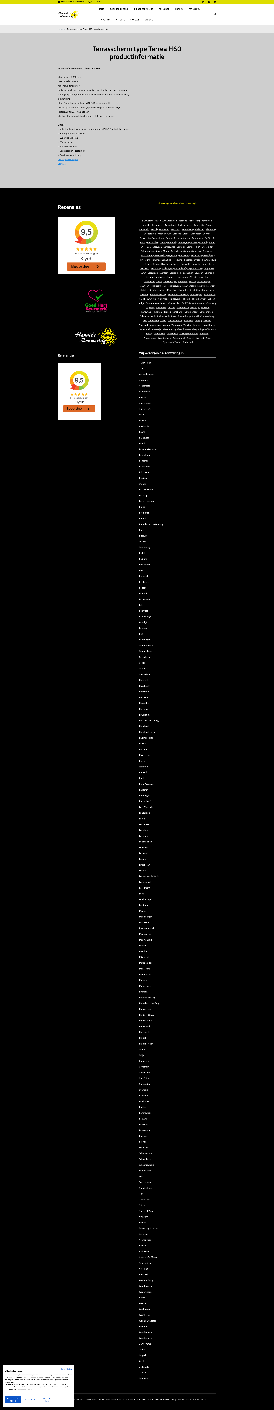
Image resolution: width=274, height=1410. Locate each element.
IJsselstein (166, 264)
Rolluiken (164, 9)
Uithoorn (188, 320)
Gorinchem (176, 251)
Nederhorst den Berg (178, 294)
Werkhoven (159, 333)
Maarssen (144, 285)
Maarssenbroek (158, 285)
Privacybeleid (66, 1369)
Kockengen (167, 268)
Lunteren (183, 281)
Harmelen (184, 255)
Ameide (146, 225)
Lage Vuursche (194, 268)
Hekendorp (196, 255)
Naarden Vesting (158, 294)
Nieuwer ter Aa (146, 1014)
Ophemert (162, 303)
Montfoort (172, 290)
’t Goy (142, 368)
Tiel (145, 320)
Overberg (211, 303)
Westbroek (172, 333)
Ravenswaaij (183, 307)
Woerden (204, 333)
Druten (194, 242)
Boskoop (177, 233)
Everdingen (207, 246)
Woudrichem (164, 337)
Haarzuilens (147, 255)
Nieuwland (163, 298)
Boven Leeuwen (146, 501)
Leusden (199, 272)
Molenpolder (159, 290)
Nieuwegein (196, 294)
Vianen (166, 324)
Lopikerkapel (170, 281)
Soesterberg (184, 316)
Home (101, 9)
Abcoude (183, 220)
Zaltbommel (179, 337)
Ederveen (157, 246)
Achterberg (194, 220)
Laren (143, 272)
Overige (149, 19)
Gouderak (196, 251)
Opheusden (174, 303)
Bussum (178, 238)
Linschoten (159, 277)
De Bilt (208, 238)
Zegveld (200, 337)
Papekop (150, 307)
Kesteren (155, 268)
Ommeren (151, 303)
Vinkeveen (176, 324)
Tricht (163, 320)
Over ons (106, 19)
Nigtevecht (176, 298)
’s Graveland (145, 362)
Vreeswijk (156, 329)
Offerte (120, 19)
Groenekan (208, 251)
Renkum (205, 307)
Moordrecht (185, 290)
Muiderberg (208, 290)
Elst (198, 246)
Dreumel (171, 242)
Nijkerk (187, 298)
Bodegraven (150, 233)
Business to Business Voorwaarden (156, 1399)
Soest (174, 316)
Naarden (144, 294)
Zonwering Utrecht (148, 1228)
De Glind (143, 558)
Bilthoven (199, 229)
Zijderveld (168, 342)
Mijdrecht (146, 290)
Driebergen (183, 242)
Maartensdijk (189, 285)
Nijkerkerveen (199, 298)
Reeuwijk (195, 307)
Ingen (176, 264)
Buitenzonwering (119, 9)
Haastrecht (160, 255)
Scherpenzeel (191, 311)
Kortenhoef (180, 268)
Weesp (149, 333)
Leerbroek (153, 272)
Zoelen (177, 342)
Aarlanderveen (169, 220)
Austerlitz (199, 225)
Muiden (197, 290)
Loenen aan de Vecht (186, 277)
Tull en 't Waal (175, 320)
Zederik (191, 337)
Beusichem (187, 229)
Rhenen (158, 311)
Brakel (186, 233)
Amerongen (157, 225)
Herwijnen (208, 255)
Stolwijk (196, 316)
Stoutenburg (207, 316)
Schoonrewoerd (147, 316)
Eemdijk (181, 246)
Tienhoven (153, 320)
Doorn (163, 242)
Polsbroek (161, 307)
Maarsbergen (203, 281)
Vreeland (145, 329)
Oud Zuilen (187, 303)
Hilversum (144, 259)
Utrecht (207, 320)
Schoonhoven (206, 311)
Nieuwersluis (149, 298)
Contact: (62, 163)
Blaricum (210, 229)
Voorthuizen (210, 324)
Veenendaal (155, 324)
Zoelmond (188, 342)
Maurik (201, 285)
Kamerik (196, 264)
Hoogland (178, 259)
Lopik (159, 281)
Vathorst (143, 324)
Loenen (171, 277)
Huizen (156, 264)
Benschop (175, 229)
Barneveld (144, 229)
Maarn (192, 281)
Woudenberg (150, 337)
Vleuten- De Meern (192, 324)
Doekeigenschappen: (68, 159)
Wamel (210, 329)
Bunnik (206, 233)
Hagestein (172, 255)
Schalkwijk (178, 311)
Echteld (203, 242)
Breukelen (196, 233)
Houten (206, 259)
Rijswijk (167, 311)
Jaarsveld (185, 264)
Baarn (208, 225)
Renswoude (147, 311)
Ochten (211, 298)
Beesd (154, 229)
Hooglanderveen (192, 259)
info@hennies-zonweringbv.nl (72, 2)
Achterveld (207, 220)
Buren (169, 238)
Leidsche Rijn (186, 272)
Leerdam (163, 272)
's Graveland (148, 220)
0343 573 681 (96, 2)
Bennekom (164, 229)
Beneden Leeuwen (148, 449)
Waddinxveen (185, 329)
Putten (171, 307)
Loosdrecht (149, 281)
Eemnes (191, 246)
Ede (149, 246)
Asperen (188, 225)
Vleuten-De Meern (148, 1257)
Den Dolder (152, 242)
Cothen (186, 238)
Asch (180, 225)
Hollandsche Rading (161, 259)
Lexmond (209, 272)
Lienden (149, 277)
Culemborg (197, 238)
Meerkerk (211, 285)
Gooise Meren (162, 251)
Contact (134, 19)
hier (38, 1389)
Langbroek (209, 268)
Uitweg (198, 320)
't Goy (158, 220)
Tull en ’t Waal (146, 1211)
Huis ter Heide (146, 737)
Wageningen (199, 329)
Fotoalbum (195, 9)
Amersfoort (170, 225)
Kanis (205, 264)
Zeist (208, 337)
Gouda (186, 251)
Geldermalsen (148, 251)
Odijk (141, 303)
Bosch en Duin (164, 233)
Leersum (174, 272)
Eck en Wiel (144, 599)
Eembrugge (169, 246)
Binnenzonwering (143, 9)
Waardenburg (170, 329)
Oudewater (200, 303)
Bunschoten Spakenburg (152, 238)
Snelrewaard (163, 316)
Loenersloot (204, 277)
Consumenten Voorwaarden (191, 1399)
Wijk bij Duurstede (189, 333)
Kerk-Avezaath (146, 783)
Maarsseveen (174, 285)
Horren (179, 9)
